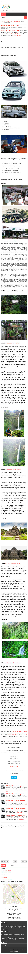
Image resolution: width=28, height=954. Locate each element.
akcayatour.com (4, 30)
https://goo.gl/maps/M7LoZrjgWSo (12, 343)
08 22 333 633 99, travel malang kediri (15, 794)
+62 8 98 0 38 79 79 (22, 27)
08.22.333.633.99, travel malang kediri (15, 786)
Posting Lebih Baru (4, 861)
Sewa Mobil (24, 734)
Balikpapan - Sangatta (6, 871)
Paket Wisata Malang (13, 734)
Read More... (19, 798)
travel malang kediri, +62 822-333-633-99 (15, 815)
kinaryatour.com (15, 951)
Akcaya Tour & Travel (13, 33)
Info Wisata (4, 877)
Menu (4, 14)
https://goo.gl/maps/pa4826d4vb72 (12, 241)
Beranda (15, 861)
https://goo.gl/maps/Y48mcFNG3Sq (12, 563)
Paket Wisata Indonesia (7, 879)
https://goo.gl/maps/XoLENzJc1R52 (13, 469)
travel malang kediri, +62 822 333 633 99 (15, 808)
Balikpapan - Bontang (6, 870)
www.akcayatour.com (14, 766)
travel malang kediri (4, 28)
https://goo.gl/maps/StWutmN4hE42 (12, 662)
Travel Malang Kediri (14, 30)
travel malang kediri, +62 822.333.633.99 (15, 800)
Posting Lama (24, 861)
